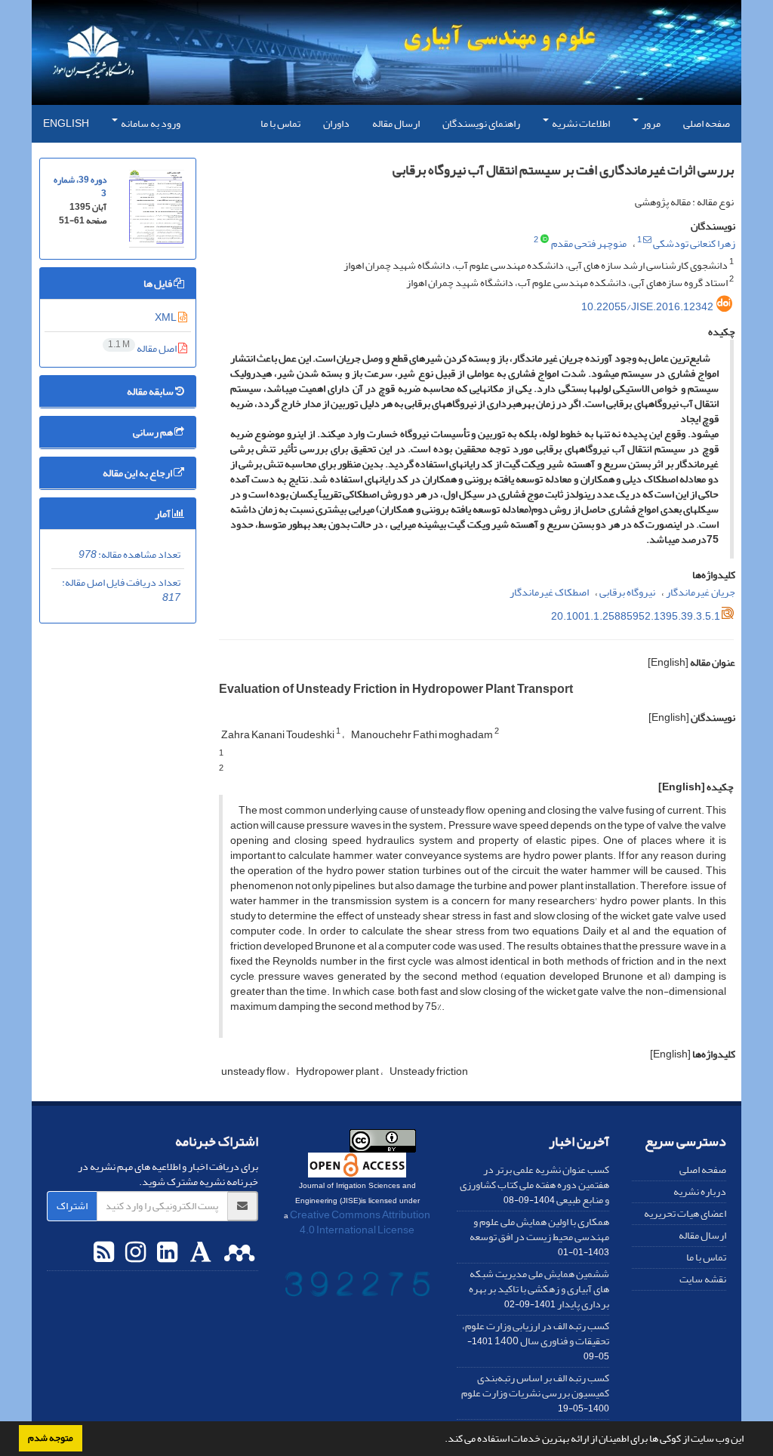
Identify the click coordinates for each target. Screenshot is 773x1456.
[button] (441, 1440)
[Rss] (104, 1253)
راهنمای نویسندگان (481, 123)
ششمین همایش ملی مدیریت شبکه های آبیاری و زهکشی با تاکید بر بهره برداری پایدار (539, 1289)
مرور (650, 123)
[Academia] (199, 1253)
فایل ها (158, 283)
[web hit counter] (357, 1287)
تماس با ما (280, 123)
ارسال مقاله (396, 123)
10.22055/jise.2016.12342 (647, 307)
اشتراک (72, 1206)
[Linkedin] (165, 1253)
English (66, 123)
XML (166, 317)
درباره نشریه (699, 1191)
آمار (163, 513)
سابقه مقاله (151, 391)
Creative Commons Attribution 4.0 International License (360, 1222)
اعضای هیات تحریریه (685, 1213)
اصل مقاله (143, 348)
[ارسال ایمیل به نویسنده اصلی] (647, 240)
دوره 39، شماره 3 (80, 186)
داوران (336, 123)
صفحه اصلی (706, 123)
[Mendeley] (237, 1253)
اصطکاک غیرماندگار (549, 592)
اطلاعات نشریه (580, 123)
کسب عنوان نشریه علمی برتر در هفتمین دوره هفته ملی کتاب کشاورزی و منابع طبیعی (534, 1184)
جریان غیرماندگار (700, 592)
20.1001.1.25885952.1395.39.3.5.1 (635, 616)
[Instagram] (133, 1253)
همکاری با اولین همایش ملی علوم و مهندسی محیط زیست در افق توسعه (539, 1229)
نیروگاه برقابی (627, 592)
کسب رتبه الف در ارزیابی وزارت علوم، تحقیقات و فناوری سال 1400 (535, 1333)
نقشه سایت (702, 1279)
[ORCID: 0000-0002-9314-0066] (545, 240)
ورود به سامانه (149, 123)
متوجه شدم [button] (50, 1438)
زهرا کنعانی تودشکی (694, 243)
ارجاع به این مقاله (138, 473)
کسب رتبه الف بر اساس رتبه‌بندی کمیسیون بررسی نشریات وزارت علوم (535, 1385)
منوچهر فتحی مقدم (589, 243)
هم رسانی (153, 432)
